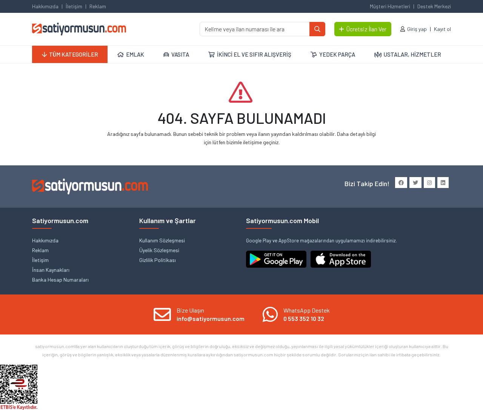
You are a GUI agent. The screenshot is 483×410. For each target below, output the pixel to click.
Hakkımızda (45, 6)
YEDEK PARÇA (337, 54)
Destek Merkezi (434, 6)
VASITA (180, 54)
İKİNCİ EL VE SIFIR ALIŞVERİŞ (254, 54)
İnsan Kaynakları (50, 270)
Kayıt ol (442, 29)
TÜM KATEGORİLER (73, 54)
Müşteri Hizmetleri (390, 6)
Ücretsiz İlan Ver (366, 28)
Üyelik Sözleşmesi (159, 250)
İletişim (74, 6)
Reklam (97, 6)
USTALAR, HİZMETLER (412, 54)
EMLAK (135, 54)
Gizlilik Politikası (157, 260)
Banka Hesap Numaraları (60, 279)
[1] (317, 29)
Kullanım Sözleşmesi (162, 240)
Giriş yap (417, 29)
